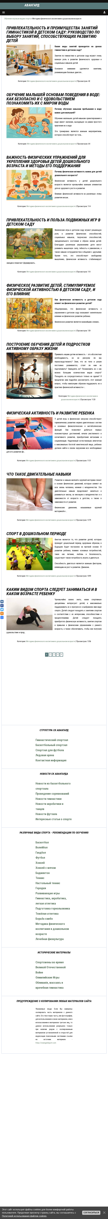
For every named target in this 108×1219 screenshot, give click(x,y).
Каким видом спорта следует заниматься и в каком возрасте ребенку (51, 591)
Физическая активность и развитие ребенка (50, 412)
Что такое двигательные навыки (38, 474)
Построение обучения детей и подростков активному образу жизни (48, 346)
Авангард (31, 5)
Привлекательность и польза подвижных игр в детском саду (53, 222)
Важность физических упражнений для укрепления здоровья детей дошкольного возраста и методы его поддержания (48, 161)
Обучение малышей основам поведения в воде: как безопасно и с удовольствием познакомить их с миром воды (53, 99)
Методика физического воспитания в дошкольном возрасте (51, 81)
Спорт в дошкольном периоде (36, 533)
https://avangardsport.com (46, 1043)
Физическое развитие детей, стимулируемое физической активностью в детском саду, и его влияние (50, 289)
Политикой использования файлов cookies (24, 1216)
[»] (61, 655)
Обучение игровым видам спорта (17, 18)
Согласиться (91, 1213)
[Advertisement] (54, 691)
